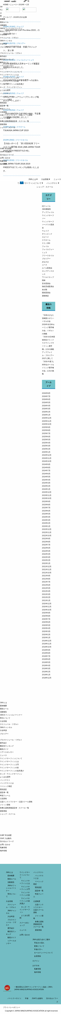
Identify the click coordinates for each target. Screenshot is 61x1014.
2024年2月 (46, 486)
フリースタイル (48, 256)
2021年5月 (46, 588)
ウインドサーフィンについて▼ (30, 183)
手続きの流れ (39, 943)
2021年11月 (46, 570)
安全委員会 (46, 283)
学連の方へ (38, 949)
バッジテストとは (7, 97)
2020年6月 (46, 622)
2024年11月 (46, 458)
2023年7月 (46, 508)
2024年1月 (46, 489)
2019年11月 (46, 644)
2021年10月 (46, 573)
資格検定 (45, 296)
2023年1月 (46, 526)
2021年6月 (46, 585)
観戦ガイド (4, 62)
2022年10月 (46, 536)
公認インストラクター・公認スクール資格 (16, 115)
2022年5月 (46, 551)
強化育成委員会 (48, 286)
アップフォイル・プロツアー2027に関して (48, 355)
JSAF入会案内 (37, 998)
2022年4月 (46, 554)
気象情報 (3, 161)
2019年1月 (46, 675)
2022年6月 (46, 548)
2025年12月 (46, 418)
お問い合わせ (5, 158)
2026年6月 (46, 399)
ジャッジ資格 (5, 118)
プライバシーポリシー (11, 1007)
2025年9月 (46, 427)
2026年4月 (46, 406)
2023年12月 (46, 492)
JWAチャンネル (6, 41)
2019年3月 (46, 669)
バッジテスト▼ (53, 183)
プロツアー (46, 259)
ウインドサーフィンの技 (9, 81)
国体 (43, 280)
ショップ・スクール (7, 127)
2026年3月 (46, 409)
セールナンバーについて (43, 953)
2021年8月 (46, 579)
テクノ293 (46, 243)
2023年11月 (46, 495)
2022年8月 (46, 542)
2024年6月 (46, 474)
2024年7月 (46, 471)
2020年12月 (46, 604)
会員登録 (37, 956)
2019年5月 (46, 662)
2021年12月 (46, 567)
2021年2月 (46, 597)
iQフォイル (46, 206)
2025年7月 (46, 433)
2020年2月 (46, 635)
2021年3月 (46, 594)
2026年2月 (46, 412)
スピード (45, 237)
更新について (39, 946)
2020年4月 (46, 628)
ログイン (35, 961)
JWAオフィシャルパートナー (11, 28)
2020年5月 (46, 625)
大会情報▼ (45, 179)
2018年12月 (46, 678)
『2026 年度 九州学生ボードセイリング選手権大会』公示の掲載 (48, 368)
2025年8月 (46, 430)
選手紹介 (3, 56)
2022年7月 (46, 545)
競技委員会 (46, 293)
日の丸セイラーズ (7, 155)
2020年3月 (46, 631)
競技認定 (3, 103)
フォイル (45, 246)
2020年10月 (46, 610)
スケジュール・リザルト (9, 38)
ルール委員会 (47, 268)
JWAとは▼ (33, 179)
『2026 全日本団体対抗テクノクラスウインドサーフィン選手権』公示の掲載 (48, 343)
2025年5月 (46, 440)
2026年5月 (46, 403)
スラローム (46, 240)
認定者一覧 (4, 106)
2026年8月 (46, 393)
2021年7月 (46, 582)
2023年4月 (46, 517)
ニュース (3, 69)
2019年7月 (46, 656)
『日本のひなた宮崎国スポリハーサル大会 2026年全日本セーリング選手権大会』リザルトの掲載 (48, 324)
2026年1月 (46, 415)
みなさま (45, 262)
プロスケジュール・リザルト (11, 53)
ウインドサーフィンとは (9, 75)
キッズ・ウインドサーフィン (11, 87)
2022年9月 (46, 539)
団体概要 (3, 706)
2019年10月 (46, 647)
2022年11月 (46, 532)
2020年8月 (46, 616)
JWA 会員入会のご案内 (41, 940)
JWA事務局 (46, 209)
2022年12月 (46, 529)
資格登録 (3, 124)
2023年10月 (46, 498)
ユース (44, 265)
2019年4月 (46, 665)
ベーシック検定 (6, 100)
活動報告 (3, 25)
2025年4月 (46, 443)
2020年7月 (46, 619)
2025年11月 (46, 421)
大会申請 (3, 44)
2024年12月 (46, 455)
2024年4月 (46, 480)
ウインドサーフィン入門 (9, 78)
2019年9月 (46, 650)
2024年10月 (46, 461)
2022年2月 (46, 560)
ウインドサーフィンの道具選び (12, 84)
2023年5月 (46, 514)
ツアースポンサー (7, 66)
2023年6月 (46, 511)
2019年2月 (46, 672)
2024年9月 (46, 464)
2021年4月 (46, 591)
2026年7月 (46, 396)
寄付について (5, 31)
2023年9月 (46, 501)
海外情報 (3, 164)
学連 (26, 998)
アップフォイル (48, 212)
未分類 (44, 290)
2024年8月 (46, 468)
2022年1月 (46, 563)
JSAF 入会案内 (5, 152)
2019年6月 (46, 659)
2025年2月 (46, 449)
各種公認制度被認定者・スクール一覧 (14, 121)
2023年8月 (46, 505)
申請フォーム (5, 109)
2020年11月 (46, 607)
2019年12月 (46, 641)
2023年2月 (46, 523)
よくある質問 (5, 90)
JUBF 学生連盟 (5, 149)
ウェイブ (45, 231)
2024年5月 (46, 477)
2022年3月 (46, 557)
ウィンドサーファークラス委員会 (48, 225)
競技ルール (4, 22)
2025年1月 (46, 452)
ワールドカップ (48, 277)
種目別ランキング (7, 59)
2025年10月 (46, 424)
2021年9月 (46, 576)
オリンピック (47, 234)
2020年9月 (46, 613)
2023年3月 (46, 520)
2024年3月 (46, 483)
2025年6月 (46, 437)
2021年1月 (46, 600)
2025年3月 (46, 446)
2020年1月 (46, 638)
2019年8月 (46, 653)
